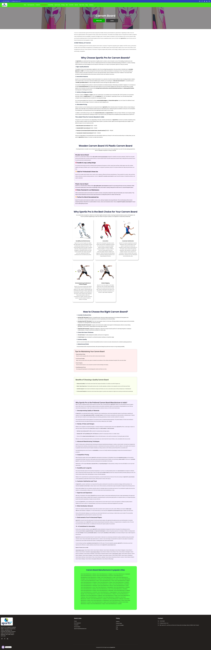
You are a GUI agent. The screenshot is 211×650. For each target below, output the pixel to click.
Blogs (86, 4)
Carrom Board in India (80, 550)
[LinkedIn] (207, 1)
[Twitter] (204, 1)
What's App (99, 20)
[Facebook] (202, 1)
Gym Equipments (30, 4)
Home (25, 4)
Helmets (76, 4)
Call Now (112, 20)
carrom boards (104, 156)
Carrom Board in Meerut (95, 551)
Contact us (91, 4)
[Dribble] (209, 1)
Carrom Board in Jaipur (116, 553)
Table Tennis (81, 4)
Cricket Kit (38, 4)
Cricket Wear (50, 4)
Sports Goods (57, 4)
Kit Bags (63, 4)
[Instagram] (200, 1)
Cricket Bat (71, 4)
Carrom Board (44, 4)
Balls (67, 4)
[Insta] (2, 639)
